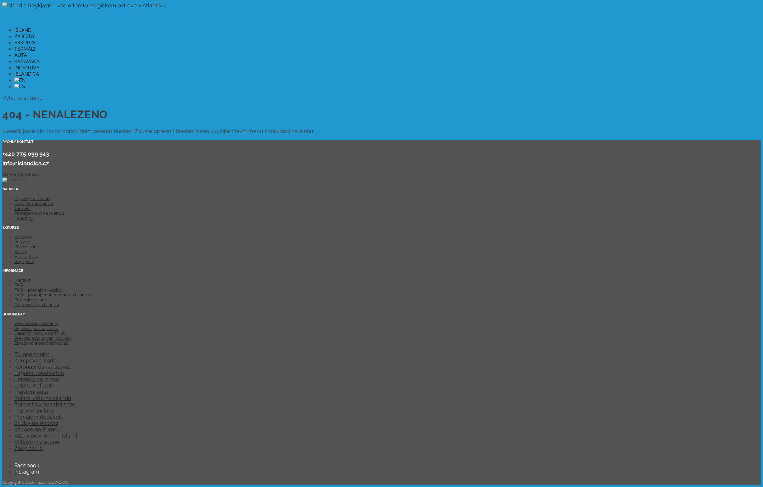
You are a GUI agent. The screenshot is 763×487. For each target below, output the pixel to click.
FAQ (18, 285)
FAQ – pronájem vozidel (38, 290)
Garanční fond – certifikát (40, 333)
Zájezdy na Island (32, 198)
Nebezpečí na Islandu (36, 304)
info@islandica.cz (25, 163)
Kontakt (22, 280)
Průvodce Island (30, 300)
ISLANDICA (26, 74)
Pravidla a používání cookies (43, 338)
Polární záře (26, 247)
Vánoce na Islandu (37, 429)
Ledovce (23, 237)
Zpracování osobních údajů (41, 343)
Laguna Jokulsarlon (39, 373)
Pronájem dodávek (38, 417)
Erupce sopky (31, 354)
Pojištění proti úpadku (36, 328)
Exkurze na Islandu (33, 203)
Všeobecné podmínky (36, 323)
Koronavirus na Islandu (43, 367)
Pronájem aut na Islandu (39, 213)
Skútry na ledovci (36, 423)
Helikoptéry (26, 256)
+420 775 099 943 (25, 153)
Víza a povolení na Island (45, 435)
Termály (22, 208)
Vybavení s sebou (36, 442)
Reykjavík (24, 261)
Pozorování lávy (34, 410)
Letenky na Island (36, 379)
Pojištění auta (31, 392)
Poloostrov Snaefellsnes (45, 404)
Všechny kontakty (20, 175)
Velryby (22, 242)
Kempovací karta (35, 360)
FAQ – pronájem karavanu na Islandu (52, 295)
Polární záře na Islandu (42, 398)
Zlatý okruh (28, 448)
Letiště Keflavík (33, 385)
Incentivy (23, 218)
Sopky (20, 251)
